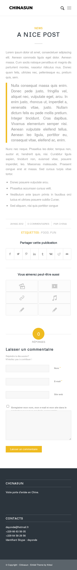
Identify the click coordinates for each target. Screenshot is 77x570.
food (45, 232)
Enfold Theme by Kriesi (41, 564)
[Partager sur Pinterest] (26, 254)
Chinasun (23, 564)
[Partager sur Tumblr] (43, 254)
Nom (57, 368)
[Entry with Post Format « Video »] (54, 286)
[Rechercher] (60, 8)
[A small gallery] (22, 286)
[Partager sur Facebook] (10, 254)
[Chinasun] (32, 8)
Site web (58, 394)
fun (53, 232)
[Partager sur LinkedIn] (34, 254)
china (63, 223)
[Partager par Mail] (67, 254)
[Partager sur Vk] (51, 254)
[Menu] (69, 8)
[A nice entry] (54, 309)
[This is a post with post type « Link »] (22, 298)
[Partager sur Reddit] (59, 254)
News (38, 28)
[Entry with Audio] (54, 298)
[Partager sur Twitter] (18, 254)
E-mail (58, 381)
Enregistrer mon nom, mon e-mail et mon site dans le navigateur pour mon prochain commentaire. (39, 409)
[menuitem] (60, 8)
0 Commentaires (38, 223)
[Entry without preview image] (22, 309)
